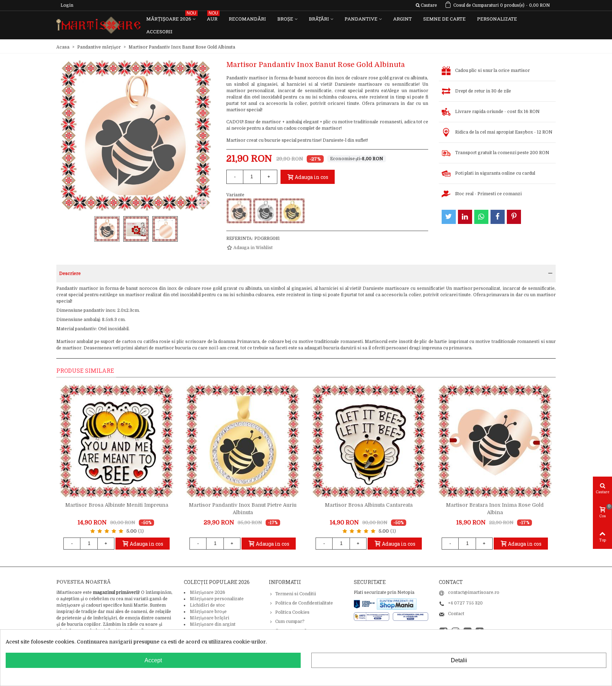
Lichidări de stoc (207, 605)
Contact (456, 613)
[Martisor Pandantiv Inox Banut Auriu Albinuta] (292, 211)
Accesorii (159, 31)
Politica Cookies (292, 612)
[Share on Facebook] (498, 217)
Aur (212, 17)
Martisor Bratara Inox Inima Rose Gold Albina (495, 508)
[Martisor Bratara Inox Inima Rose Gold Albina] (494, 441)
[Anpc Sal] (373, 616)
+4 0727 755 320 (465, 603)
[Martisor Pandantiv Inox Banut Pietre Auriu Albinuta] (242, 441)
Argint (402, 19)
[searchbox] (426, 5)
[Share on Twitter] (449, 217)
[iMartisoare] (98, 25)
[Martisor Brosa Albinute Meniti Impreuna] (116, 441)
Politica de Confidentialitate (304, 603)
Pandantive (361, 19)
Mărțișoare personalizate (217, 598)
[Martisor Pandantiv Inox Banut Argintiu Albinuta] (265, 211)
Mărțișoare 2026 (171, 17)
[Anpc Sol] (410, 616)
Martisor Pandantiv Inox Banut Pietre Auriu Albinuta (242, 508)
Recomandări (247, 19)
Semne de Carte (444, 19)
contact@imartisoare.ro (473, 592)
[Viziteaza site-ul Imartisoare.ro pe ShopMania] (396, 603)
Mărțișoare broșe (208, 611)
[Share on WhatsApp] (481, 217)
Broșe (285, 19)
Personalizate (497, 19)
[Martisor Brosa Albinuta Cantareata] (368, 441)
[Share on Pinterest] (514, 217)
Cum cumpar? (290, 621)
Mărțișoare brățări (209, 617)
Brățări (319, 19)
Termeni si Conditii (295, 593)
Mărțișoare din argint (213, 624)
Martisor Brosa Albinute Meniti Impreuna (116, 505)
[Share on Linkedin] (465, 217)
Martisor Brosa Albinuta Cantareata (369, 505)
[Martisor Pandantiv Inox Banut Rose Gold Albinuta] (239, 211)
